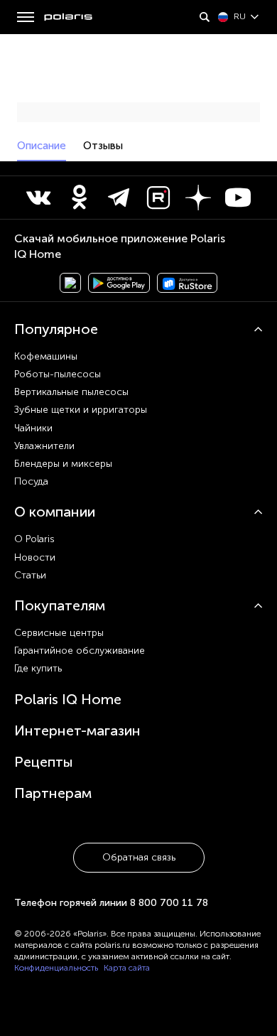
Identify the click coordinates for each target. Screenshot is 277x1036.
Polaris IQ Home (67, 699)
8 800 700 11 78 (169, 903)
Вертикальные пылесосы (71, 392)
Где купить (38, 668)
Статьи (30, 575)
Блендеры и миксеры (63, 464)
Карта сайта (127, 968)
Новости (34, 557)
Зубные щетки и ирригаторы (80, 410)
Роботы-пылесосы (57, 374)
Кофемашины (45, 356)
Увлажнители (44, 446)
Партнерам (53, 793)
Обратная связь (138, 857)
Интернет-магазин (77, 730)
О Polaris (34, 539)
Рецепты (43, 761)
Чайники (33, 428)
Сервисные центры (59, 633)
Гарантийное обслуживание (79, 650)
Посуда (31, 481)
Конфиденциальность (56, 968)
